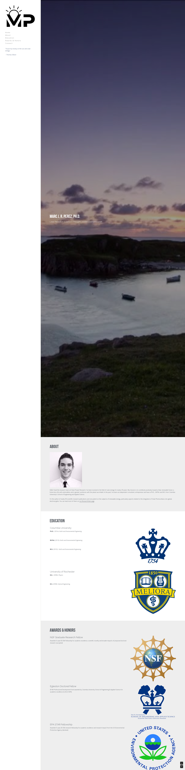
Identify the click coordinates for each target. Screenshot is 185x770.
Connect (9, 43)
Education (9, 38)
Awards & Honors (13, 40)
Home (7, 32)
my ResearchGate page (86, 501)
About (8, 35)
